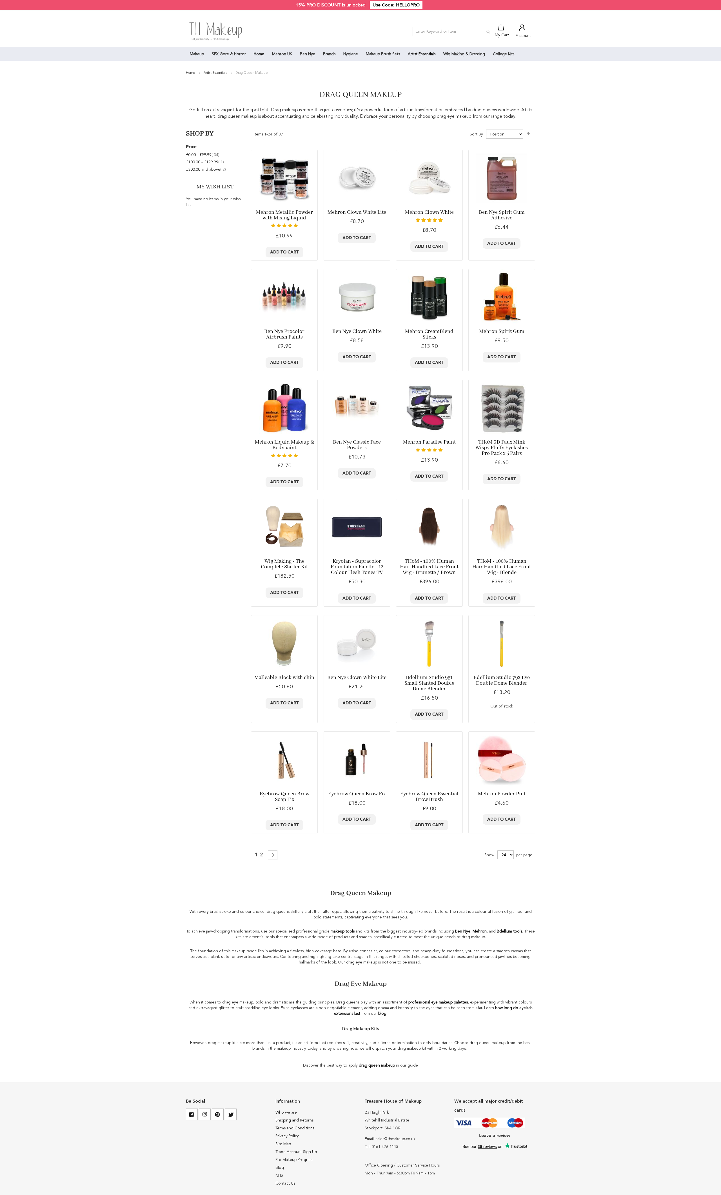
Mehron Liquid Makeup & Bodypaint (284, 445)
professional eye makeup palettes (438, 1002)
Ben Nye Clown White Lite (356, 677)
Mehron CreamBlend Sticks (429, 334)
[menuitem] (197, 54)
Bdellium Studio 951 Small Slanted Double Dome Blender (429, 683)
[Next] (272, 855)
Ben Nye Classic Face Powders (357, 445)
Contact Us (285, 1183)
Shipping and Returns (294, 1120)
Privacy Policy (287, 1136)
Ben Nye (462, 931)
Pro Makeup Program (294, 1160)
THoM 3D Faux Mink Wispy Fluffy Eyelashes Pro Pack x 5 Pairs (501, 448)
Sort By (476, 134)
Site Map (283, 1144)
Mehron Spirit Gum (501, 331)
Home (191, 73)
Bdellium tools (509, 931)
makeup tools (343, 931)
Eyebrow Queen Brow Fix (357, 794)
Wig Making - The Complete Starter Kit (284, 564)
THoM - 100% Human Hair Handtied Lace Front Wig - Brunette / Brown (429, 567)
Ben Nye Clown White (357, 331)
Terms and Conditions (294, 1128)
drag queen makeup (377, 1065)
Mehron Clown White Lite (357, 212)
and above (206, 170)
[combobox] (452, 31)
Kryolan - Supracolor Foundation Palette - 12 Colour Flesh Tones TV (357, 567)
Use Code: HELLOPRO (396, 5)
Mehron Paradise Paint (429, 442)
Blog (279, 1168)
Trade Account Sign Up (296, 1152)
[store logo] (216, 31)
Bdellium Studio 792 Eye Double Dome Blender (501, 680)
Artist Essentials (216, 73)
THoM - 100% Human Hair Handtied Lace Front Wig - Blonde (501, 567)
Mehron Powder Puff (502, 794)
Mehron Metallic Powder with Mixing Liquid (284, 215)
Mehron (480, 931)
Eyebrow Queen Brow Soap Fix (284, 797)
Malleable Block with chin (284, 677)
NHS (279, 1176)
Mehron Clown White (429, 212)
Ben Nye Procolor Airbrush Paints (284, 334)
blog (382, 1014)
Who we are (286, 1112)
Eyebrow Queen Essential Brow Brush (429, 797)
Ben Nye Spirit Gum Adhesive (502, 215)
